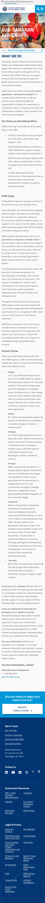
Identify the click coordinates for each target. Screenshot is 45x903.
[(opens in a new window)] (6, 772)
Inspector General (9, 830)
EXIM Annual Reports (28, 874)
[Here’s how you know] (22, 2)
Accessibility (10, 864)
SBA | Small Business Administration (12, 795)
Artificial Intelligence (28, 881)
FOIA (7, 873)
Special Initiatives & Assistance (21, 50)
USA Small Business (9, 811)
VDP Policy (28, 842)
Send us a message (13, 735)
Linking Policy (29, 836)
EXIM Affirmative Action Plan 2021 (12, 837)
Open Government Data (29, 867)
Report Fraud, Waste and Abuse (29, 858)
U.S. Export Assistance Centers (28, 804)
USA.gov (8, 801)
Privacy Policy (11, 880)
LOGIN (41, 15)
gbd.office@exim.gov (11, 677)
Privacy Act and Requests (12, 857)
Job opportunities (13, 743)
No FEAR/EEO (29, 829)
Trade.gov (27, 793)
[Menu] (40, 9)
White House (29, 810)
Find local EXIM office (14, 739)
